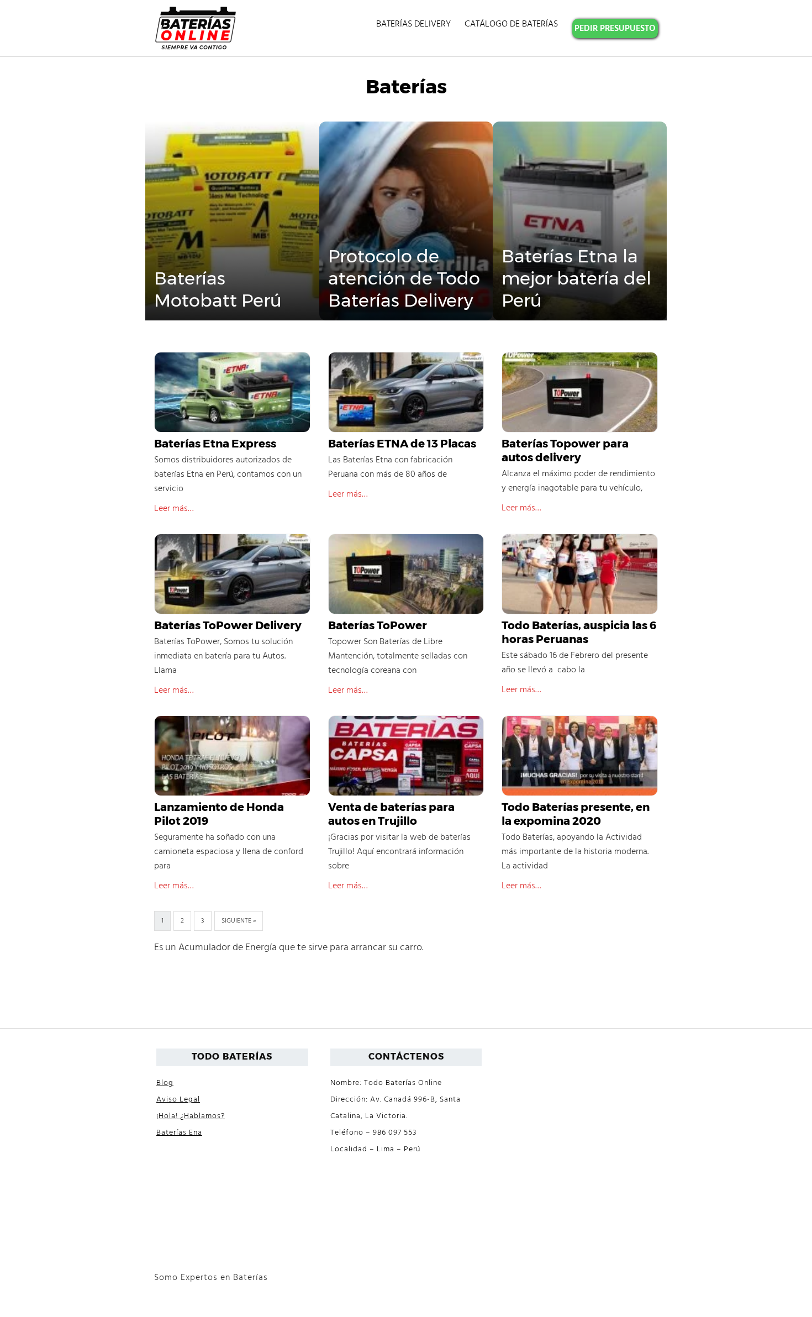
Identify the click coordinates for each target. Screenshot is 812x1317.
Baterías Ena (179, 1132)
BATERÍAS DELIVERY (413, 24)
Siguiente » (239, 920)
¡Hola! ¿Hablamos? (190, 1116)
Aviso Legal (178, 1099)
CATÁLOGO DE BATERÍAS (511, 24)
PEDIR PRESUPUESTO (615, 29)
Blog (164, 1083)
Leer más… (174, 509)
